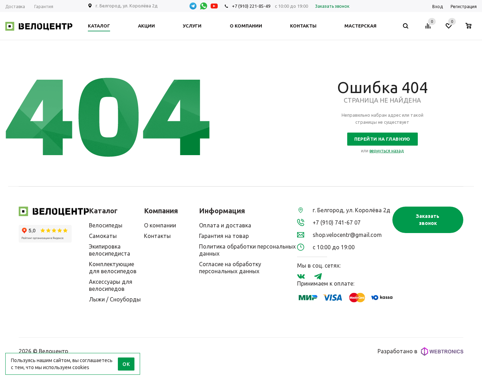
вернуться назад (386, 150)
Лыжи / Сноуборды (115, 299)
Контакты (157, 236)
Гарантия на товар (224, 236)
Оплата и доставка (225, 225)
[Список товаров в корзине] (472, 28)
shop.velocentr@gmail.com (347, 235)
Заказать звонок (427, 219)
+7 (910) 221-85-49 (251, 6)
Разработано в (397, 351)
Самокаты (103, 236)
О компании (160, 225)
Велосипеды (105, 225)
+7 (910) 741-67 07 (337, 222)
